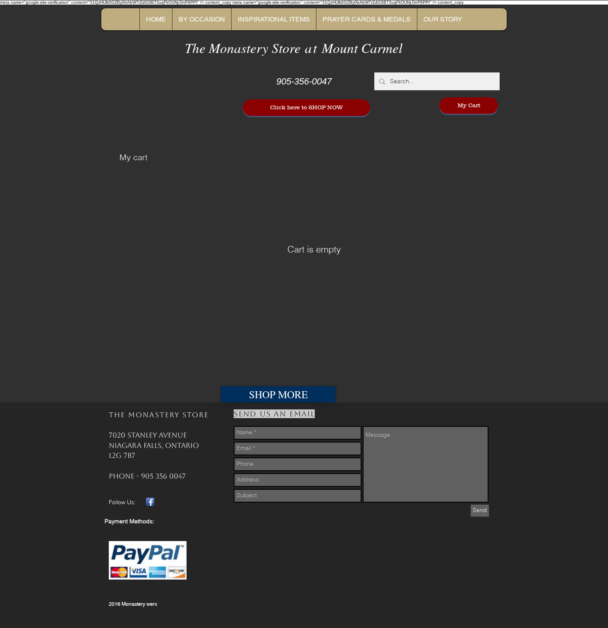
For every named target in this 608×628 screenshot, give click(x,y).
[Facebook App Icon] (150, 502)
